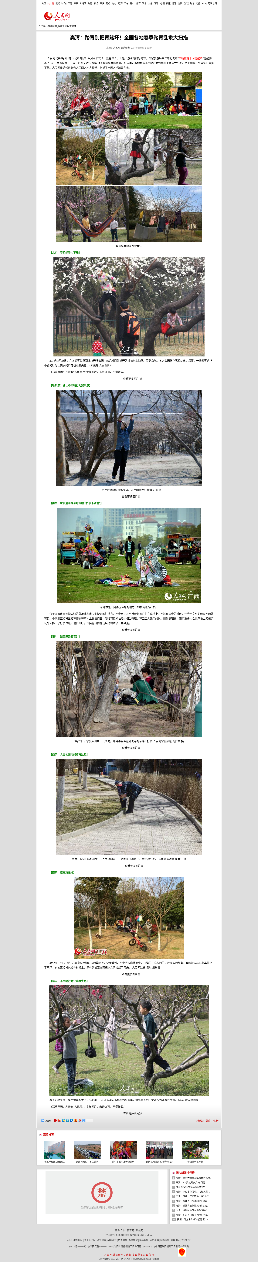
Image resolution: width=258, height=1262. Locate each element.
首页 (44, 3)
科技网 (139, 1230)
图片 (102, 3)
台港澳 (83, 3)
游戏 (186, 3)
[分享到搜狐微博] (75, 1120)
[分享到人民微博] (56, 1120)
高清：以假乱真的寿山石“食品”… (193, 1210)
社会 (96, 3)
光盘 (198, 3)
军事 (76, 3)
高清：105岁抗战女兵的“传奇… (192, 1182)
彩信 (192, 3)
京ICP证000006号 (77, 1246)
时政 (63, 3)
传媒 (156, 3)
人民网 (41, 26)
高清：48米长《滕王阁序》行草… (193, 1215)
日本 (122, 1230)
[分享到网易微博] (79, 1120)
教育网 (130, 1230)
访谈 (180, 3)
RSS (204, 3)
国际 (70, 3)
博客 (174, 3)
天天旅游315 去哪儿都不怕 (194, 1162)
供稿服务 (143, 1240)
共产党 (50, 3)
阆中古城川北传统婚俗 (77, 1162)
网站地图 (212, 3)
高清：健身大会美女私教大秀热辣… (194, 1178)
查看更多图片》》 (132, 496)
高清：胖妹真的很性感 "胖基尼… (192, 1206)
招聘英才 (112, 1240)
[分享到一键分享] (83, 1120)
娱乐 (144, 3)
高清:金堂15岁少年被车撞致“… (191, 1187)
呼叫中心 (175, 1240)
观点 (108, 3)
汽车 (126, 3)
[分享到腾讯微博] (68, 1120)
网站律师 (164, 1240)
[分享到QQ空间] (64, 1120)
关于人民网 (89, 1240)
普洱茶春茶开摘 (150, 1162)
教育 (90, 3)
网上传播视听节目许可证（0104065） (135, 1246)
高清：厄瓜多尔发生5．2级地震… (193, 1192)
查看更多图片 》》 (132, 378)
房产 (132, 3)
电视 (162, 3)
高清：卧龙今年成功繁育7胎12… (193, 1219)
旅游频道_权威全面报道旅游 (62, 26)
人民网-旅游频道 (121, 48)
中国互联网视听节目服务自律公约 (172, 1246)
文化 (150, 3)
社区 (168, 3)
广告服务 (122, 1240)
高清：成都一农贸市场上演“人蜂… (193, 1196)
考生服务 (101, 1240)
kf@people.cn (146, 1235)
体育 (138, 3)
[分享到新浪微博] (60, 1120)
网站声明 (154, 1240)
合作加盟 (133, 1240)
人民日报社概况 (75, 1240)
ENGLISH (186, 1240)
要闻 (58, 3)
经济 (120, 3)
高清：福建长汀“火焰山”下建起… (193, 1201)
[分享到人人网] (71, 1120)
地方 (114, 3)
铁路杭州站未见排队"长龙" (113, 1162)
